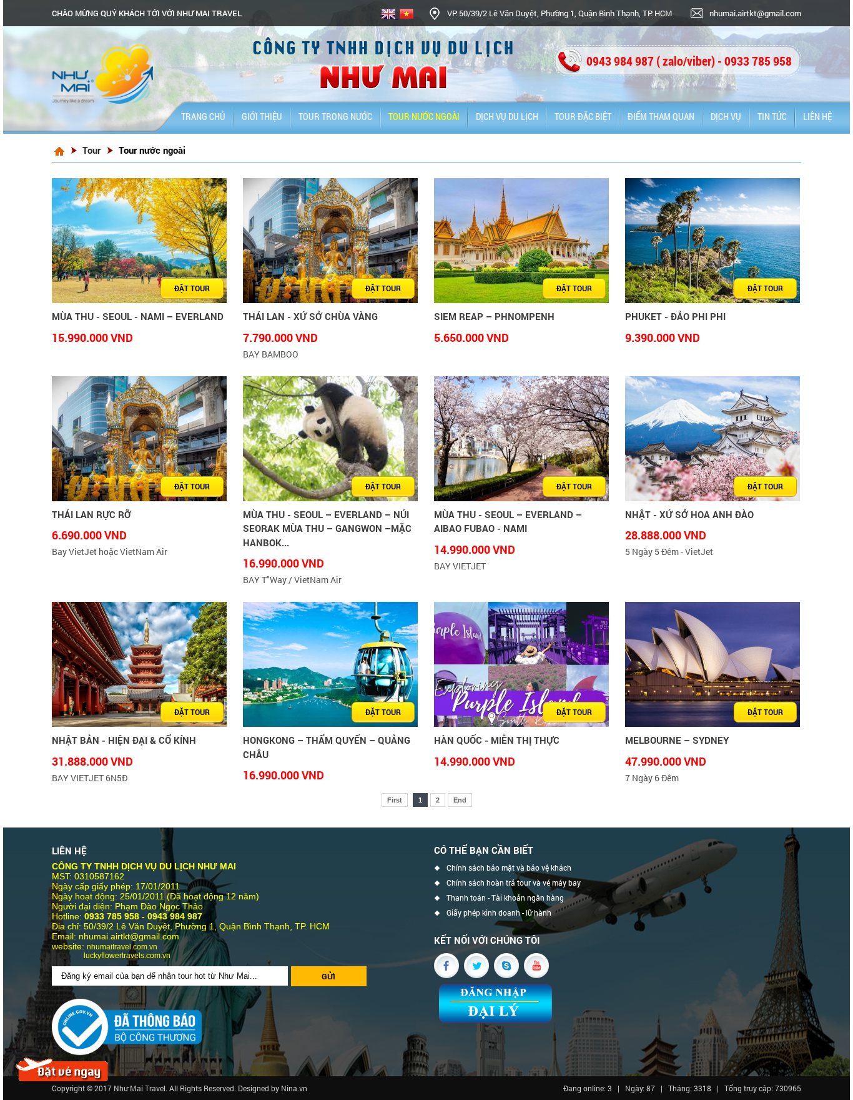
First (394, 800)
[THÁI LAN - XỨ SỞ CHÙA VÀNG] (330, 240)
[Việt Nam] (405, 16)
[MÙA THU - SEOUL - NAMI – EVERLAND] (139, 240)
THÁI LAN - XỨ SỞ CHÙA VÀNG (310, 316)
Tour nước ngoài (424, 116)
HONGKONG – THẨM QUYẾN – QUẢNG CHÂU (326, 747)
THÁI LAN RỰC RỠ (91, 514)
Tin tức (772, 116)
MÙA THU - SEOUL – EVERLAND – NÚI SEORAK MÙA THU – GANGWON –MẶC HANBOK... (327, 528)
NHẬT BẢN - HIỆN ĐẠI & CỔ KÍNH (124, 740)
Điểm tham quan (661, 116)
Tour (91, 150)
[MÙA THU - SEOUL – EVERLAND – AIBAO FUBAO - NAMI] (521, 438)
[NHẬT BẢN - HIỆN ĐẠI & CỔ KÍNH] (139, 664)
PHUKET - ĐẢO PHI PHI (675, 316)
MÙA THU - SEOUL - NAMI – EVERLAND (138, 316)
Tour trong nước (335, 116)
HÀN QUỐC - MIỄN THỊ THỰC (497, 740)
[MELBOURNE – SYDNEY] (712, 664)
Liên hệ (817, 116)
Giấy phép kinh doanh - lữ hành (498, 913)
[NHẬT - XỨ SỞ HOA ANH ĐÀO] (712, 438)
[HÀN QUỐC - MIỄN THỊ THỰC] (521, 664)
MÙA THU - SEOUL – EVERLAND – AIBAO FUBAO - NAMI (508, 521)
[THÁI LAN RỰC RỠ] (139, 438)
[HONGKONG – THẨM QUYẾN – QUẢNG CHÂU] (330, 664)
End (459, 800)
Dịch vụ (726, 116)
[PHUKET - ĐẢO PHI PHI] (712, 240)
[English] (389, 16)
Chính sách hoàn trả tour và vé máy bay (513, 883)
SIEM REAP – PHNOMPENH (494, 316)
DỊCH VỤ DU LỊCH (507, 116)
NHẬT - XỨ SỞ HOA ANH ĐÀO (689, 514)
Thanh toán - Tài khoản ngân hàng (505, 897)
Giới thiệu (262, 116)
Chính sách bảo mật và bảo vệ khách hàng (508, 869)
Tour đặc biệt (583, 116)
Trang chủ (203, 116)
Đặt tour (192, 288)
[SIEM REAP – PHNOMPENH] (521, 240)
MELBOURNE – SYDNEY (677, 740)
